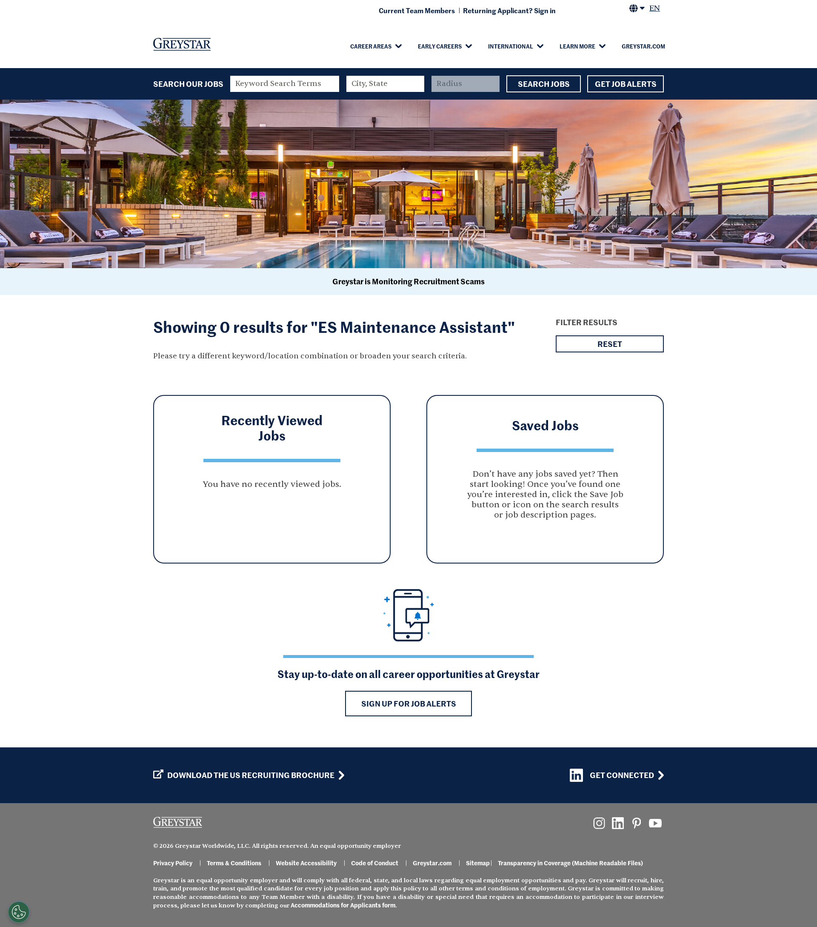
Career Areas (370, 46)
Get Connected (622, 775)
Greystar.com (643, 46)
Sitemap (478, 862)
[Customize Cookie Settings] (18, 912)
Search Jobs (544, 83)
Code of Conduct (374, 862)
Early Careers (440, 46)
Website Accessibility (306, 862)
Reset (609, 343)
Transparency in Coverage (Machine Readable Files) (570, 862)
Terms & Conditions (234, 862)
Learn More (577, 46)
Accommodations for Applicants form (343, 905)
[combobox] (385, 83)
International (510, 46)
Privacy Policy (172, 862)
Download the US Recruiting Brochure (250, 775)
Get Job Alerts (626, 83)
